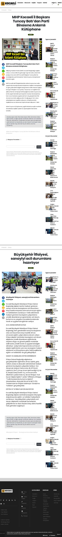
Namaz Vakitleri (45, 501)
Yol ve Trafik (46, 498)
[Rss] (16, 500)
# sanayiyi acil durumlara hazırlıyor (28, 432)
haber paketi (3, 535)
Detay (46, 535)
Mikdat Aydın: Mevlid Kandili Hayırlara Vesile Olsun (54, 231)
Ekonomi (27, 3)
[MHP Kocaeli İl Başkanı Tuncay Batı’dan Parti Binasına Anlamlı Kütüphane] (22, 49)
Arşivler (24, 508)
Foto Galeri (24, 492)
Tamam (52, 535)
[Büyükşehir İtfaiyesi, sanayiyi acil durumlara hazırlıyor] (22, 282)
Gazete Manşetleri (46, 519)
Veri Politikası (4, 514)
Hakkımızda (4, 510)
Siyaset (34, 507)
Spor (33, 505)
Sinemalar (46, 512)
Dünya (9, 10)
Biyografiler (57, 498)
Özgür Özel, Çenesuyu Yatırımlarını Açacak (54, 76)
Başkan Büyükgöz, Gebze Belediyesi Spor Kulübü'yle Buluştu (53, 126)
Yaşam (39, 3)
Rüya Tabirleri (57, 500)
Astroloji (56, 503)
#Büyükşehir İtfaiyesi (12, 432)
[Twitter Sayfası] (4, 500)
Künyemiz (24, 513)
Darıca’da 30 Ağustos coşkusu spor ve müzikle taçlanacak (54, 95)
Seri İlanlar (46, 514)
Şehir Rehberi (46, 516)
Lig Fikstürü (46, 506)
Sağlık (34, 3)
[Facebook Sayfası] (2, 500)
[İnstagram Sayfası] (7, 500)
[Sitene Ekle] (5, 504)
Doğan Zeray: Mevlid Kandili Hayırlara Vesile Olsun (54, 207)
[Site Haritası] (2, 504)
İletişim (25, 516)
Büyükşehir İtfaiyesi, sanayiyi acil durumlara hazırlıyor (54, 114)
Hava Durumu (45, 494)
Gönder (39, 147)
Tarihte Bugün (45, 509)
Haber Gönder (4, 524)
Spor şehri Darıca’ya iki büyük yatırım (54, 85)
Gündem (20, 3)
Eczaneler (45, 504)
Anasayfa (4, 10)
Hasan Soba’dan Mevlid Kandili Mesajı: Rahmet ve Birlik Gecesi (54, 172)
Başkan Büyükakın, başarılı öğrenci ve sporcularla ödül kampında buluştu (53, 64)
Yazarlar (24, 503)
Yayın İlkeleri (4, 512)
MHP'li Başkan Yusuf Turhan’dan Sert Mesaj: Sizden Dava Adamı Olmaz (54, 49)
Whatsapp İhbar (5, 522)
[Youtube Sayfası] (10, 500)
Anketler (56, 496)
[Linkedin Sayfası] (13, 500)
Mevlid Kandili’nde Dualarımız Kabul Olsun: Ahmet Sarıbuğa (54, 144)
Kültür (45, 3)
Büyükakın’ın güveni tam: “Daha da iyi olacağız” (54, 105)
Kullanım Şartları (5, 520)
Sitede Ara (56, 494)
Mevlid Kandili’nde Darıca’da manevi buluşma (53, 184)
